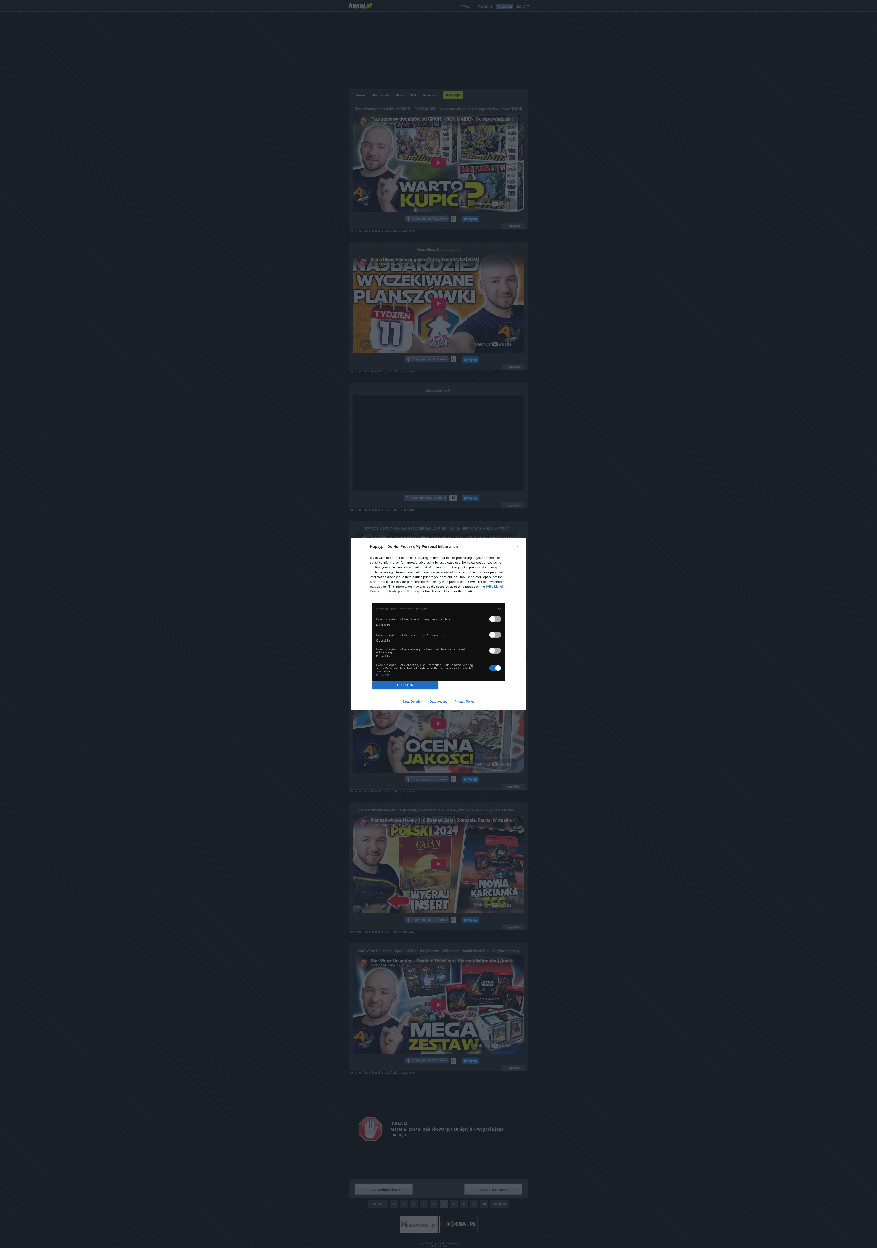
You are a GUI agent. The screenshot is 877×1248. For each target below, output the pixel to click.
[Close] (517, 547)
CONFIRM (405, 685)
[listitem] (438, 609)
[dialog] (438, 624)
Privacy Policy (464, 701)
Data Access (438, 701)
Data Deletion (413, 701)
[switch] (495, 619)
